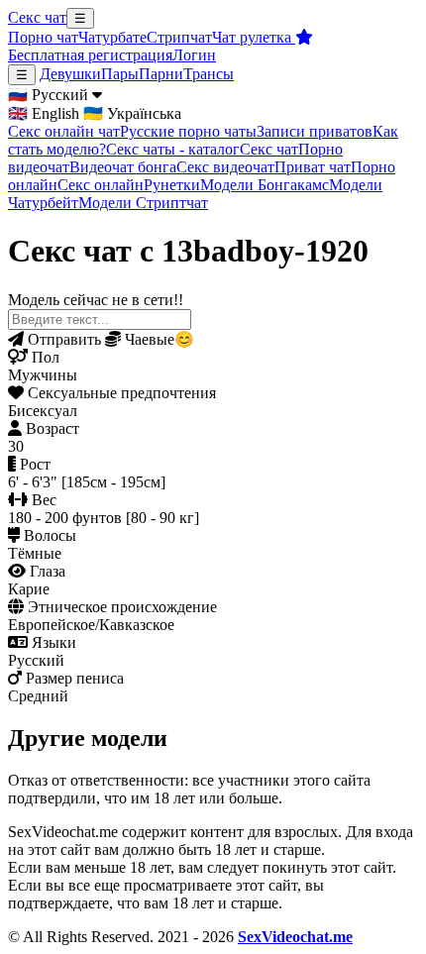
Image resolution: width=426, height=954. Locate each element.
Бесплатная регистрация (90, 55)
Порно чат (43, 37)
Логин (194, 55)
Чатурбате (112, 37)
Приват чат (312, 167)
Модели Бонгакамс (264, 184)
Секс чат (37, 17)
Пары (120, 73)
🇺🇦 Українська (132, 113)
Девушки (70, 73)
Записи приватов (315, 131)
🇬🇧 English (43, 113)
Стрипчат (179, 37)
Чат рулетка (253, 37)
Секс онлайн (100, 184)
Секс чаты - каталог (173, 149)
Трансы (208, 73)
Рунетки (172, 184)
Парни (161, 73)
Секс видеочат (225, 167)
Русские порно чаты (188, 131)
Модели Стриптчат (143, 202)
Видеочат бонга (122, 167)
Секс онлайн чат (64, 131)
